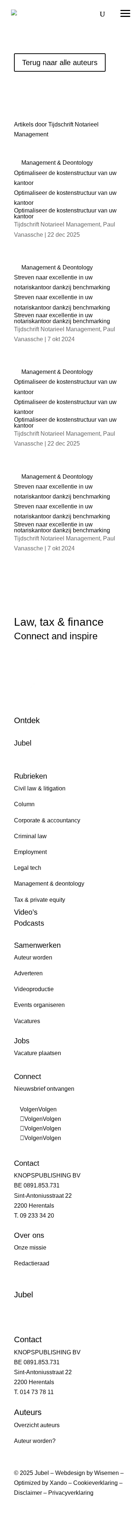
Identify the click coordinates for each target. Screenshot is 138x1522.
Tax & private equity (39, 900)
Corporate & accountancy (47, 820)
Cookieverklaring (95, 1483)
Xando (58, 1483)
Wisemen (106, 1473)
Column (24, 804)
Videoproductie (34, 989)
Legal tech (27, 868)
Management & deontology (49, 883)
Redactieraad (31, 1263)
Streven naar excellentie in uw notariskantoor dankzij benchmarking (62, 318)
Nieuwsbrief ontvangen (44, 1089)
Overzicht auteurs (37, 1425)
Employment (30, 852)
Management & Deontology (57, 163)
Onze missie (30, 1247)
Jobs (21, 1041)
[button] (125, 11)
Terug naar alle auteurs (60, 62)
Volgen (47, 1109)
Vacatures (27, 1021)
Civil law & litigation (40, 788)
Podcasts (29, 923)
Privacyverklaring (70, 1493)
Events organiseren (39, 1005)
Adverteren (28, 973)
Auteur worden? (35, 1441)
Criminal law (30, 836)
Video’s (26, 912)
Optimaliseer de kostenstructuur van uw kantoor (65, 213)
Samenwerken (37, 945)
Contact (26, 1163)
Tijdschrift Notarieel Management (57, 224)
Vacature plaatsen (37, 1053)
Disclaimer (28, 1493)
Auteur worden (33, 957)
